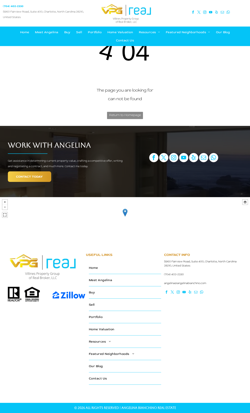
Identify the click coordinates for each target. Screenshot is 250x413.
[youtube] (210, 13)
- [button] (4, 207)
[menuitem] (24, 32)
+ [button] (4, 202)
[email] (222, 13)
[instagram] (204, 13)
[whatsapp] (228, 13)
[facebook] (193, 13)
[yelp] (216, 13)
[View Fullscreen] (4, 214)
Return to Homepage (125, 115)
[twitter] (199, 13)
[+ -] (125, 216)
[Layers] (245, 202)
